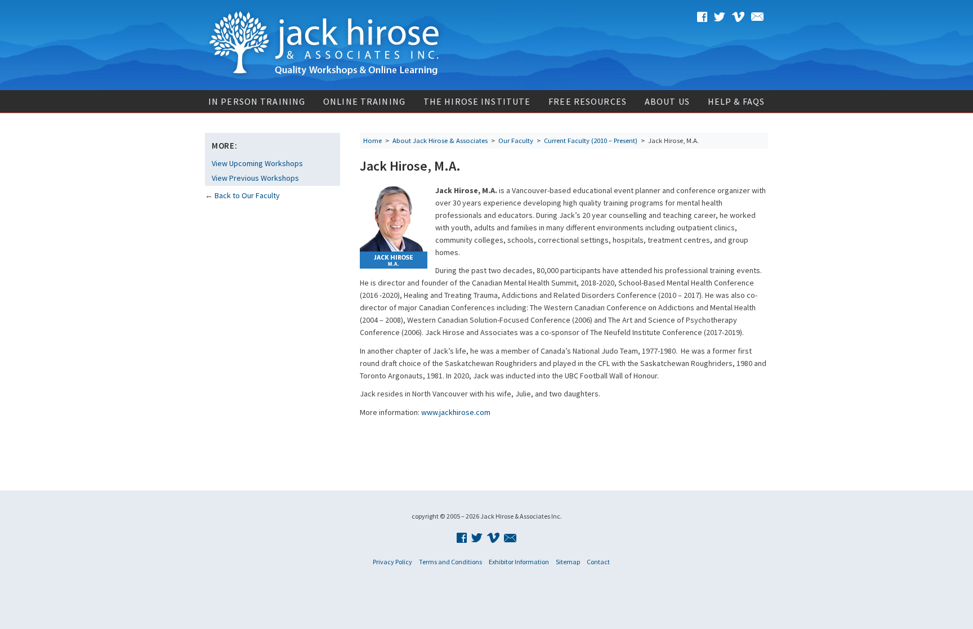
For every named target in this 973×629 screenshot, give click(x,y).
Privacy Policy (392, 561)
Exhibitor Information (519, 561)
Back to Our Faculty (247, 195)
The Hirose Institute (476, 101)
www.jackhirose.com (455, 412)
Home (372, 140)
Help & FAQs (736, 101)
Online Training (364, 101)
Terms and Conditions (450, 561)
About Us (667, 101)
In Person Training (256, 101)
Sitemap (568, 561)
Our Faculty (515, 140)
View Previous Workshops (255, 178)
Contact (598, 561)
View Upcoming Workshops (257, 163)
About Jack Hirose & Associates (440, 140)
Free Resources (587, 101)
